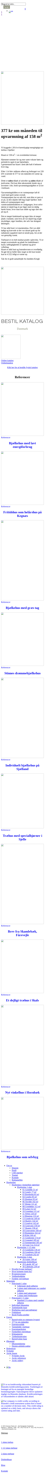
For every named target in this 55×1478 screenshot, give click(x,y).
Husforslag (11, 1182)
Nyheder (10, 1351)
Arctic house (11, 1353)
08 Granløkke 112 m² (31, 1206)
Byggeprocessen (19, 1274)
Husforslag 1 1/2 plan (26, 1247)
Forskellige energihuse (21, 1331)
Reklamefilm (17, 1180)
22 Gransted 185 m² (30, 1240)
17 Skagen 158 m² (30, 1228)
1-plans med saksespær (26, 1293)
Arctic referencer (19, 1358)
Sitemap (4, 1433)
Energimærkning (19, 1329)
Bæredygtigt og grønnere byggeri (26, 1319)
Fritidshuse (16, 1312)
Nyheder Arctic (18, 1356)
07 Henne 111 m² (29, 1204)
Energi (9, 1317)
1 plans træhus (7, 1442)
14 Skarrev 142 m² (30, 1221)
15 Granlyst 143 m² (30, 1223)
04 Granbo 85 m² (29, 1197)
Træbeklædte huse (19, 1307)
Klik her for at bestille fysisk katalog (22, 367)
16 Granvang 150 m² (31, 1226)
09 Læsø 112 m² (29, 1209)
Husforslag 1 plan (24, 1187)
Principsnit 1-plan (19, 1283)
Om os (9, 1165)
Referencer (11, 1348)
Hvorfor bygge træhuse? (22, 1269)
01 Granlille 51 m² (30, 1189)
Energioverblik (18, 1324)
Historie (15, 1168)
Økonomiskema (18, 1344)
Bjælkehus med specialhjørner (24, 1310)
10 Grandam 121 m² (31, 1211)
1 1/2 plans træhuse (9, 1448)
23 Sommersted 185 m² (32, 1242)
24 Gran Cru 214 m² (31, 1245)
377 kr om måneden (20, 1322)
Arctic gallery (17, 1360)
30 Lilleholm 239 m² (31, 1267)
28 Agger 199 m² (29, 1259)
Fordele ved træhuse (20, 1279)
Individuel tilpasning (20, 1305)
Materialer (10, 1281)
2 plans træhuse (7, 1454)
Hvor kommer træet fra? (22, 1271)
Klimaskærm (17, 1334)
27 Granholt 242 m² (30, 1254)
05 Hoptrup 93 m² (30, 1199)
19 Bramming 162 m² (31, 1233)
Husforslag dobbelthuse (27, 1262)
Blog (3, 1465)
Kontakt (15, 1177)
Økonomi (10, 1341)
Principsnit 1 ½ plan (20, 1298)
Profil (14, 1170)
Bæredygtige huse (19, 1339)
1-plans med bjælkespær (27, 1295)
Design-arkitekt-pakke (21, 1346)
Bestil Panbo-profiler (20, 1315)
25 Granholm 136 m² (31, 1250)
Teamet (15, 1175)
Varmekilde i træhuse (21, 1327)
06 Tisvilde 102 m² (30, 1202)
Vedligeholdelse (18, 1276)
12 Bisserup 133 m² (30, 1216)
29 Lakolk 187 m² (30, 1264)
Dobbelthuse (6, 1459)
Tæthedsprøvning (19, 1336)
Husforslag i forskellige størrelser (26, 1185)
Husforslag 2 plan (24, 1257)
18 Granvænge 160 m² (32, 1230)
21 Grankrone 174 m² (31, 1238)
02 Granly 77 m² (29, 1192)
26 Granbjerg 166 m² (31, 1252)
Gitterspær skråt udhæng (27, 1286)
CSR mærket (17, 1173)
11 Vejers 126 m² (29, 1214)
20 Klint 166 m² (29, 1235)
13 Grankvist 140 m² (31, 1218)
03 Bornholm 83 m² (30, 1194)
